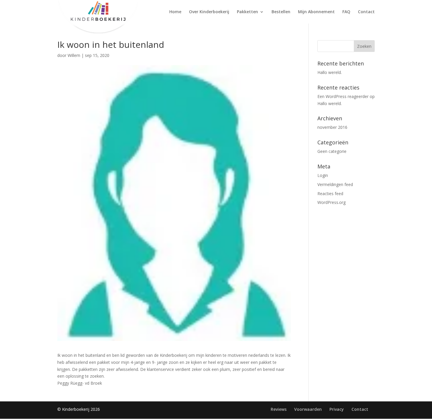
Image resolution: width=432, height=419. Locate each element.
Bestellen (281, 12)
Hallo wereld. (329, 72)
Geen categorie (331, 151)
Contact (366, 12)
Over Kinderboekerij (209, 12)
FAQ (346, 12)
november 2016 (332, 127)
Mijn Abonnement (316, 12)
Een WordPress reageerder (343, 96)
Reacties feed (330, 193)
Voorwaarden (308, 409)
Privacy (336, 409)
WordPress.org (331, 202)
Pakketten (247, 12)
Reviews (279, 409)
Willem (74, 55)
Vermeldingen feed (335, 184)
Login (322, 175)
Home (175, 12)
